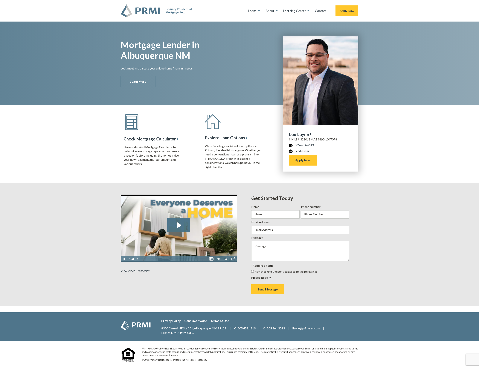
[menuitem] (254, 11)
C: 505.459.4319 (245, 328)
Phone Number (311, 206)
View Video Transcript (135, 270)
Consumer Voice (195, 320)
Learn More (138, 81)
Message (257, 237)
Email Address (260, 222)
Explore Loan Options (225, 137)
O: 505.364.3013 (274, 328)
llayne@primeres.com (306, 328)
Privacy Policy (171, 320)
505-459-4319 (304, 145)
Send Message (268, 289)
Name (255, 206)
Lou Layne (299, 134)
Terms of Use (219, 320)
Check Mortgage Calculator (150, 138)
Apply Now (347, 10)
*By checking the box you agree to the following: (286, 271)
